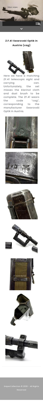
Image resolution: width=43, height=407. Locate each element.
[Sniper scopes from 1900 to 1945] (21, 10)
